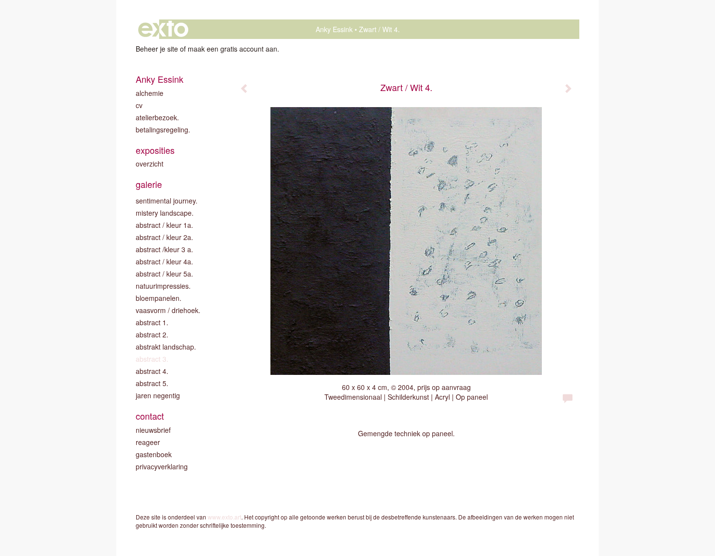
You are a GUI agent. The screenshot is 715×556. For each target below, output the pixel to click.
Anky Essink (334, 29)
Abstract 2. (152, 334)
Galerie (149, 184)
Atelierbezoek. (157, 117)
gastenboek (154, 454)
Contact (150, 416)
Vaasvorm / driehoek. (168, 310)
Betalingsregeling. (163, 129)
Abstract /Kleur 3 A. (164, 249)
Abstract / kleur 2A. (164, 237)
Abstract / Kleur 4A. (164, 261)
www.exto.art (224, 517)
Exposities (155, 150)
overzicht (149, 163)
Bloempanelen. (158, 298)
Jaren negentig (158, 395)
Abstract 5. (152, 383)
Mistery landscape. (165, 213)
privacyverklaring (162, 466)
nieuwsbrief (153, 430)
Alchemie (149, 93)
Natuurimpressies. (163, 286)
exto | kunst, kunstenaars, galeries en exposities (163, 29)
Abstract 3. (152, 359)
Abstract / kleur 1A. (164, 225)
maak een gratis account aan (232, 49)
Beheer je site (157, 49)
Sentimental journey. (166, 200)
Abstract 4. (152, 371)
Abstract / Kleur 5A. (164, 273)
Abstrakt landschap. (166, 347)
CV (139, 105)
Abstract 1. (152, 322)
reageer (148, 442)
